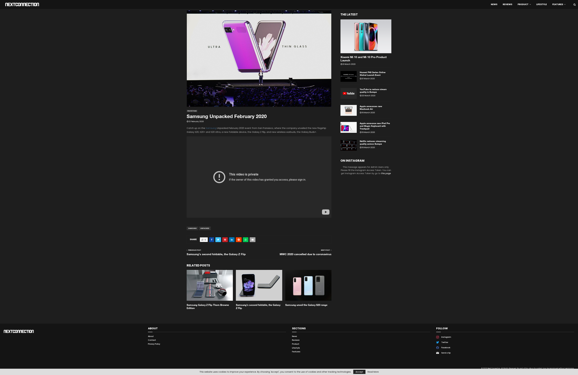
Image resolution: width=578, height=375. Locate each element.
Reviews (507, 4)
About (151, 336)
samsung (192, 228)
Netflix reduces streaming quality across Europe (373, 142)
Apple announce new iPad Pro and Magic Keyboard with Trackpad (375, 126)
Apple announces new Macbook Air (371, 107)
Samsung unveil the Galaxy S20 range (306, 304)
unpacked (204, 228)
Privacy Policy (154, 344)
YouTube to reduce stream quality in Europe (373, 90)
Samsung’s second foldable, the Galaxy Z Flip (216, 254)
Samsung (211, 128)
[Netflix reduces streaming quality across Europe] (348, 145)
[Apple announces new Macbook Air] (348, 110)
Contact (152, 340)
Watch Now (192, 111)
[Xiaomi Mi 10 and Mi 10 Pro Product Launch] (365, 36)
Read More (373, 372)
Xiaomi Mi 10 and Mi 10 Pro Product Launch (363, 58)
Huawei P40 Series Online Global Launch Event (372, 73)
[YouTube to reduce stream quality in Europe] (348, 93)
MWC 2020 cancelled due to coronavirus (305, 254)
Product (523, 4)
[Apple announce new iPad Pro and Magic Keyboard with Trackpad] (348, 127)
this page (386, 173)
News (494, 4)
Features (557, 4)
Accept (359, 371)
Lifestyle (541, 4)
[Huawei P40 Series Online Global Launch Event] (348, 76)
